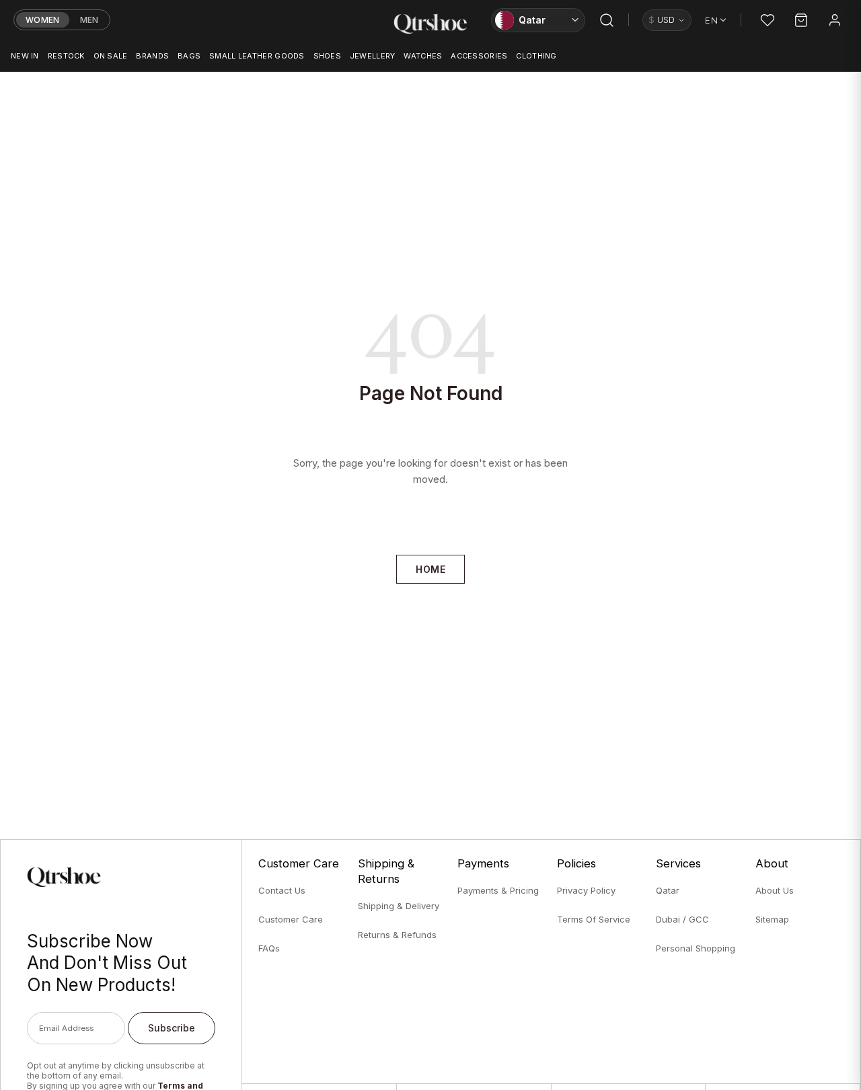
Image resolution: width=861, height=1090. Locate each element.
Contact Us (281, 890)
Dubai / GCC (682, 919)
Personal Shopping (695, 948)
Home (430, 569)
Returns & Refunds (397, 934)
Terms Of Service (593, 919)
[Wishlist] (767, 20)
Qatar (667, 890)
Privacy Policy (586, 890)
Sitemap (772, 919)
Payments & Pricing (498, 890)
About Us (774, 890)
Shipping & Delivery (398, 905)
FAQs (269, 948)
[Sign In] (835, 20)
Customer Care (290, 919)
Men (89, 20)
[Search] (607, 20)
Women (43, 20)
